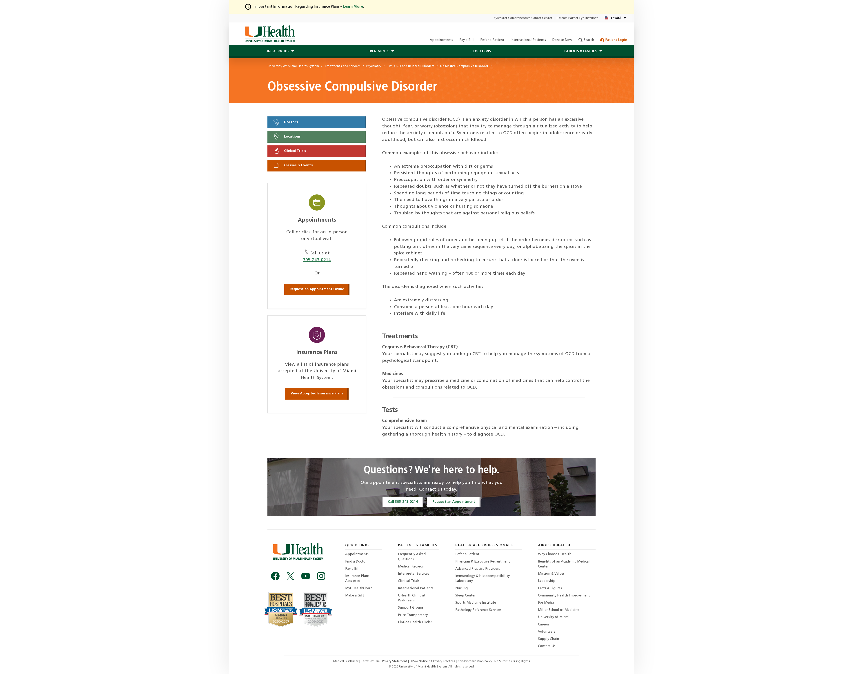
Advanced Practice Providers (477, 569)
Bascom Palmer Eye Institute (577, 18)
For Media (546, 603)
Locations (482, 51)
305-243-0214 (317, 260)
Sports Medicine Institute (475, 603)
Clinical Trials (294, 151)
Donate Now (562, 40)
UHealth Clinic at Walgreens (411, 598)
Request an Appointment (453, 502)
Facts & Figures (550, 588)
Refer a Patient (492, 40)
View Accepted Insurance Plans (317, 393)
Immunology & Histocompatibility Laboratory (482, 578)
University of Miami (553, 617)
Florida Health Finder (415, 622)
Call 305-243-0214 (403, 502)
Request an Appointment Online (317, 289)
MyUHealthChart (358, 588)
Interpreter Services (413, 574)
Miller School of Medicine (558, 610)
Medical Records (411, 566)
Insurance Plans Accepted (357, 578)
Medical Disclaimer (346, 661)
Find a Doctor (356, 561)
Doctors (290, 122)
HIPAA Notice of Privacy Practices (432, 661)
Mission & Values (551, 574)
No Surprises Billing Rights (512, 661)
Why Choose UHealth (554, 554)
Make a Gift (354, 595)
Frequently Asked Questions (412, 557)
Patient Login (615, 40)
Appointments (441, 40)
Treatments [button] (378, 51)
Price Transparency (413, 615)
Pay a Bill (466, 40)
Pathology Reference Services (478, 610)
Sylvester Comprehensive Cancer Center (523, 18)
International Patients (528, 40)
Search (588, 40)
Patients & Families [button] (581, 51)
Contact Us (546, 646)
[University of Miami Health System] (270, 33)
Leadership (546, 581)
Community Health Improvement (564, 595)
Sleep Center (465, 595)
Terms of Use (371, 661)
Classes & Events (298, 165)
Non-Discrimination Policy (475, 661)
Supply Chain (548, 639)
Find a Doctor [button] (277, 51)
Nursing (461, 588)
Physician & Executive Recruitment (482, 561)
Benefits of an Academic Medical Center (564, 564)
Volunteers (546, 632)
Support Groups (410, 607)
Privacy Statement (395, 661)
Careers (543, 624)
